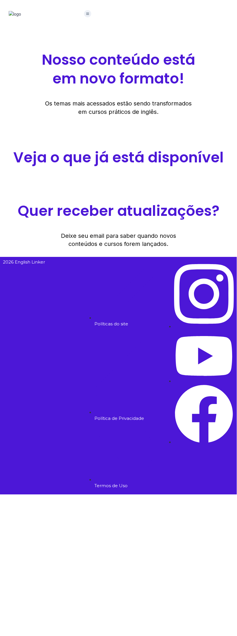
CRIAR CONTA (51, 625)
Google (12, 503)
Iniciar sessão (78, 625)
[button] (87, 14)
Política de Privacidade (173, 577)
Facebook (34, 503)
